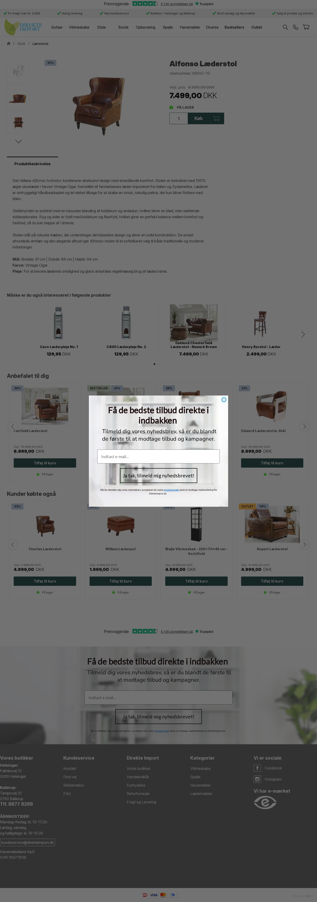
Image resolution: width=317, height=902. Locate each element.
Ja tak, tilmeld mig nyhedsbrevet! (158, 475)
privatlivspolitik (171, 490)
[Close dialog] (224, 399)
